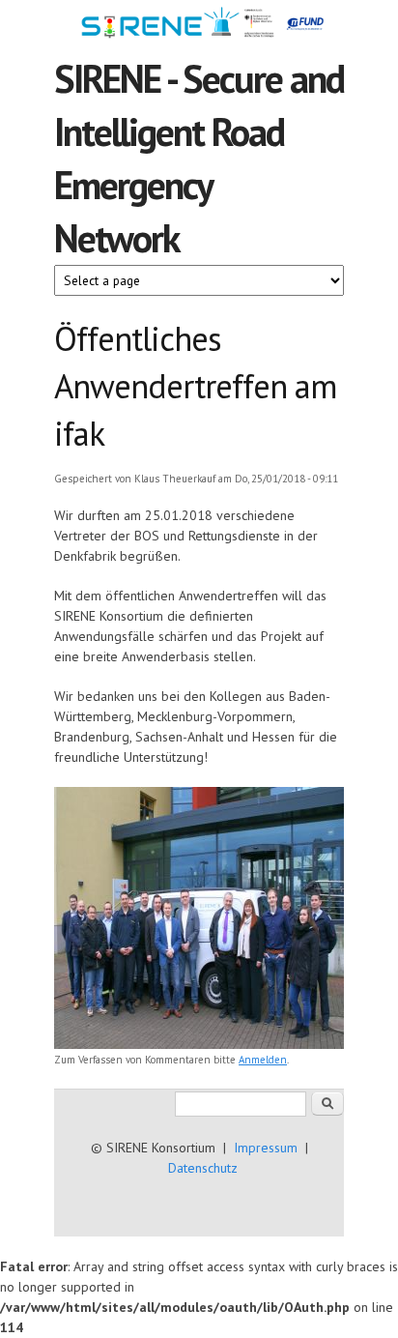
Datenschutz (203, 1168)
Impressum (266, 1147)
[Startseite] (199, 26)
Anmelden (263, 1059)
